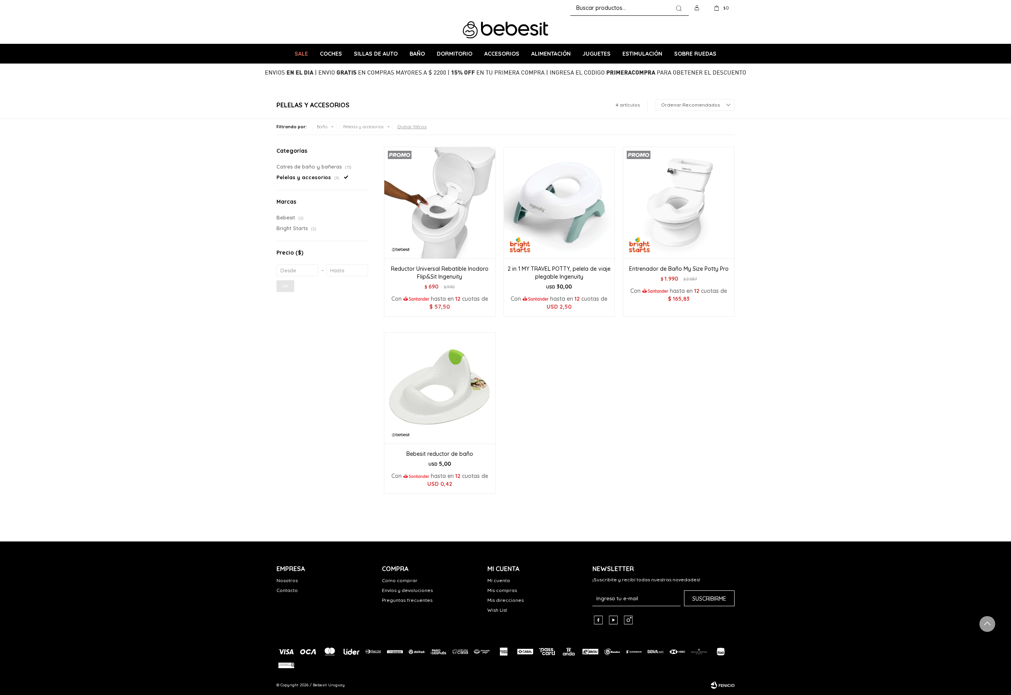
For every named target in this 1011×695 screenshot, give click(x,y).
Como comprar (399, 580)
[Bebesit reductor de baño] (440, 388)
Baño (417, 53)
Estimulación (642, 53)
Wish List (497, 610)
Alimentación (551, 53)
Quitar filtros (412, 126)
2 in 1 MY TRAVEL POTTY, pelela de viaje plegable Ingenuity (559, 272)
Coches (331, 53)
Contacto (287, 590)
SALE (301, 53)
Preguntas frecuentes (407, 600)
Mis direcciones (505, 600)
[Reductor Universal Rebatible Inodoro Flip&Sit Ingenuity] (440, 203)
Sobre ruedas (695, 53)
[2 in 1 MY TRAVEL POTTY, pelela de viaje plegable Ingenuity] (559, 203)
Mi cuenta (498, 580)
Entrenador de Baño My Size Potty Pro (679, 268)
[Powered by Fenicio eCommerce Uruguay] (723, 685)
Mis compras (502, 590)
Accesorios (501, 53)
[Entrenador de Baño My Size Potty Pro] (679, 203)
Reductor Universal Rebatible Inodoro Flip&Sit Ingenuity (440, 272)
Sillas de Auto (376, 53)
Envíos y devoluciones (407, 590)
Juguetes (597, 53)
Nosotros (287, 580)
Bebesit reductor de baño (439, 453)
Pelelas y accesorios (363, 126)
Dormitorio (454, 53)
